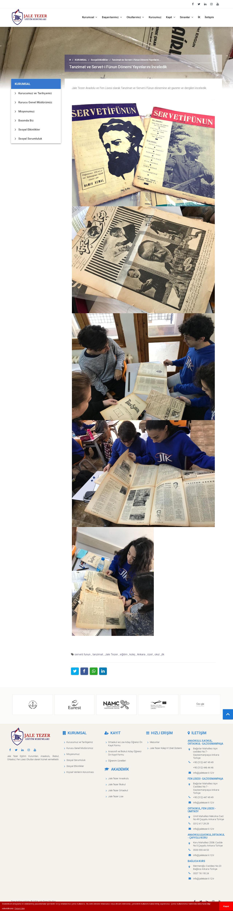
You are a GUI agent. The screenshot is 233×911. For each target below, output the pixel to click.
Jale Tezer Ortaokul (118, 790)
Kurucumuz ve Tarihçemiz (35, 93)
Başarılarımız (110, 17)
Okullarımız (134, 17)
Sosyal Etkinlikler (99, 60)
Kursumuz (155, 17)
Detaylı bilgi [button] (20, 908)
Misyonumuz (26, 111)
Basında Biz (26, 120)
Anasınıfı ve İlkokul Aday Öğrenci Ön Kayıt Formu (124, 753)
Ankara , (142, 654)
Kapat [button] (226, 906)
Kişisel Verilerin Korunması (80, 772)
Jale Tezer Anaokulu (118, 778)
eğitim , (124, 654)
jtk (162, 654)
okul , (158, 654)
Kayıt (169, 17)
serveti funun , (83, 654)
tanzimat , (98, 654)
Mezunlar (155, 742)
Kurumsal (88, 17)
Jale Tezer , (112, 654)
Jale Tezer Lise (115, 796)
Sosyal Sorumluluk (30, 138)
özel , (150, 654)
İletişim (209, 17)
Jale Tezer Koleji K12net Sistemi (166, 748)
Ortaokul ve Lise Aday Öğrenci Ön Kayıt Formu (125, 744)
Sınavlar (185, 17)
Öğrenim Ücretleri (117, 760)
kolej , (132, 654)
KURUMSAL (81, 60)
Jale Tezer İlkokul (117, 784)
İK (199, 17)
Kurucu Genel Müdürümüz (35, 102)
